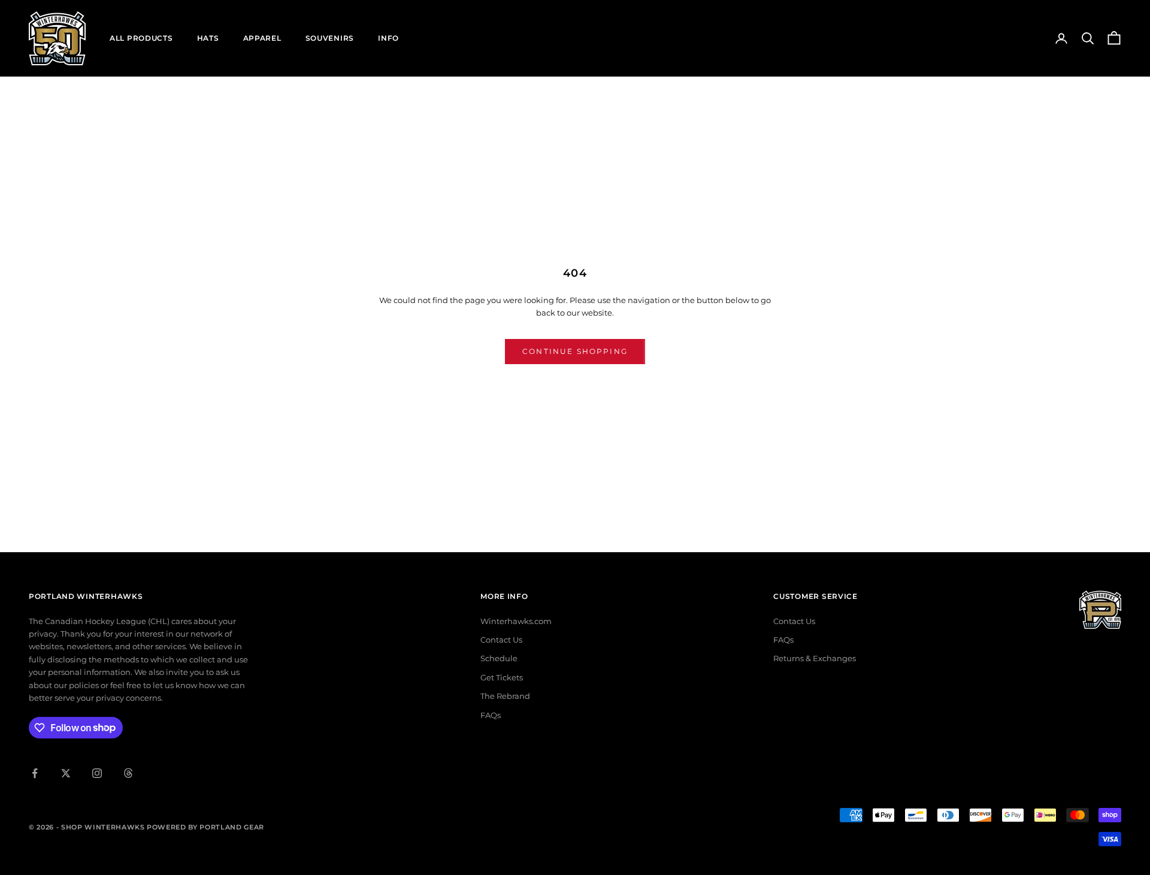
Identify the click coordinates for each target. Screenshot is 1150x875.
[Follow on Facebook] (35, 773)
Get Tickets (501, 677)
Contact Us (501, 639)
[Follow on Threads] (128, 773)
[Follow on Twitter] (66, 773)
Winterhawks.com (516, 621)
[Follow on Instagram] (97, 773)
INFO (388, 38)
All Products (141, 38)
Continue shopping (575, 351)
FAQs (490, 715)
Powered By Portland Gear (205, 827)
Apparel (262, 38)
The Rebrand (505, 696)
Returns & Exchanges (814, 658)
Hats (208, 38)
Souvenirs (329, 38)
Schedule (499, 658)
